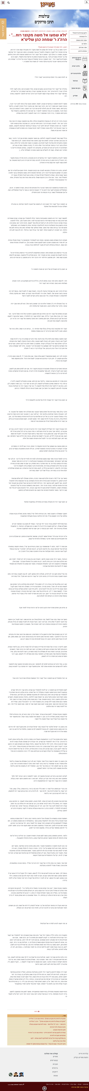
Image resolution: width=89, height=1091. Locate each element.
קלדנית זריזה (83, 1053)
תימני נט (84, 44)
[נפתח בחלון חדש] (21, 1074)
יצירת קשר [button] (3, 31)
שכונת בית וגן (82, 51)
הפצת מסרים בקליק (81, 1057)
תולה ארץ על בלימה (59, 1041)
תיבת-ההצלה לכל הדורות (58, 1027)
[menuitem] (78, 33)
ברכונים (55, 1068)
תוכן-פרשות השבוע (59, 1030)
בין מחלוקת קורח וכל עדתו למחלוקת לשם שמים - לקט (48, 1038)
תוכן (53, 31)
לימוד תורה (34, 31)
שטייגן (58, 31)
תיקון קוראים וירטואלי (80, 33)
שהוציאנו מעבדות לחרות (58, 1035)
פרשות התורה (24, 31)
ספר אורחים (83, 47)
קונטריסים (54, 1060)
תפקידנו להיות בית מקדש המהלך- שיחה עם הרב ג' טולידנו (47, 1018)
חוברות (55, 1064)
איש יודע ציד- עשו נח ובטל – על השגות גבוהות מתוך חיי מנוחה (46, 1044)
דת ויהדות (42, 31)
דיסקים (55, 1072)
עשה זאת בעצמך (81, 40)
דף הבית (64, 31)
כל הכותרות (83, 36)
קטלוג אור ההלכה (51, 1053)
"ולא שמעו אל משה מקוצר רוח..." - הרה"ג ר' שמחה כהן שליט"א (38, 37)
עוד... (64, 1016)
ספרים (55, 1056)
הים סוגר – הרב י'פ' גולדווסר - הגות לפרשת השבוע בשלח (47, 1024)
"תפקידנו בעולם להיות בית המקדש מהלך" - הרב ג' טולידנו (47, 1021)
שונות (56, 1075)
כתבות (49, 31)
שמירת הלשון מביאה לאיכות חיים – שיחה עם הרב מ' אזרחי (47, 1032)
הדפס (36, 1011)
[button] (8, 3)
